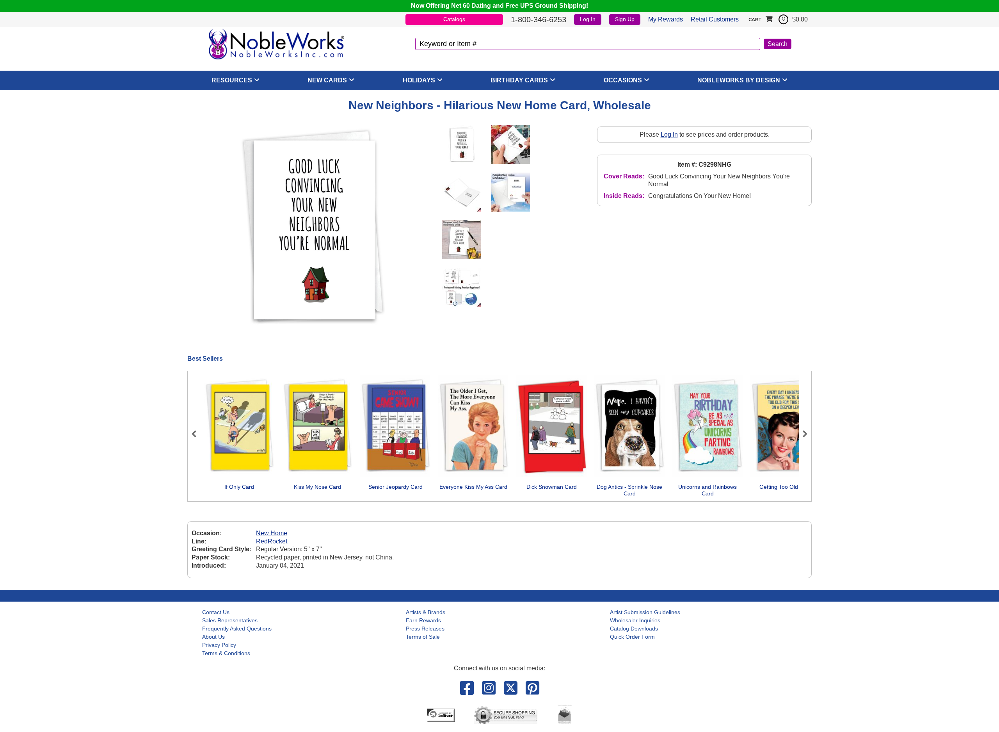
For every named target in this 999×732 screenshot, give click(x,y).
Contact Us (215, 612)
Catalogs (454, 19)
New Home (271, 533)
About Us (213, 637)
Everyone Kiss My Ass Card (473, 487)
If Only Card (239, 487)
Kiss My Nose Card (317, 487)
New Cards (327, 80)
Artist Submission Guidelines (645, 612)
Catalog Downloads (634, 628)
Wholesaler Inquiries (635, 620)
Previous (197, 434)
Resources (232, 80)
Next (801, 434)
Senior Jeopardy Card (395, 487)
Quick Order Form (632, 637)
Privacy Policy (219, 645)
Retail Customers (715, 19)
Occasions (623, 80)
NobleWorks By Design (738, 80)
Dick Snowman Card (551, 487)
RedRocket (271, 541)
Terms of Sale (423, 637)
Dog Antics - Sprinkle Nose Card (629, 490)
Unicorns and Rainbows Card (707, 490)
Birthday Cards (519, 80)
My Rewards (665, 19)
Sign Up (625, 19)
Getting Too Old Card (785, 487)
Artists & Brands (425, 612)
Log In (587, 19)
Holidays (419, 80)
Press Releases (425, 628)
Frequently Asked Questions (237, 628)
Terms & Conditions (226, 653)
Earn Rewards (423, 620)
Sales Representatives (230, 620)
